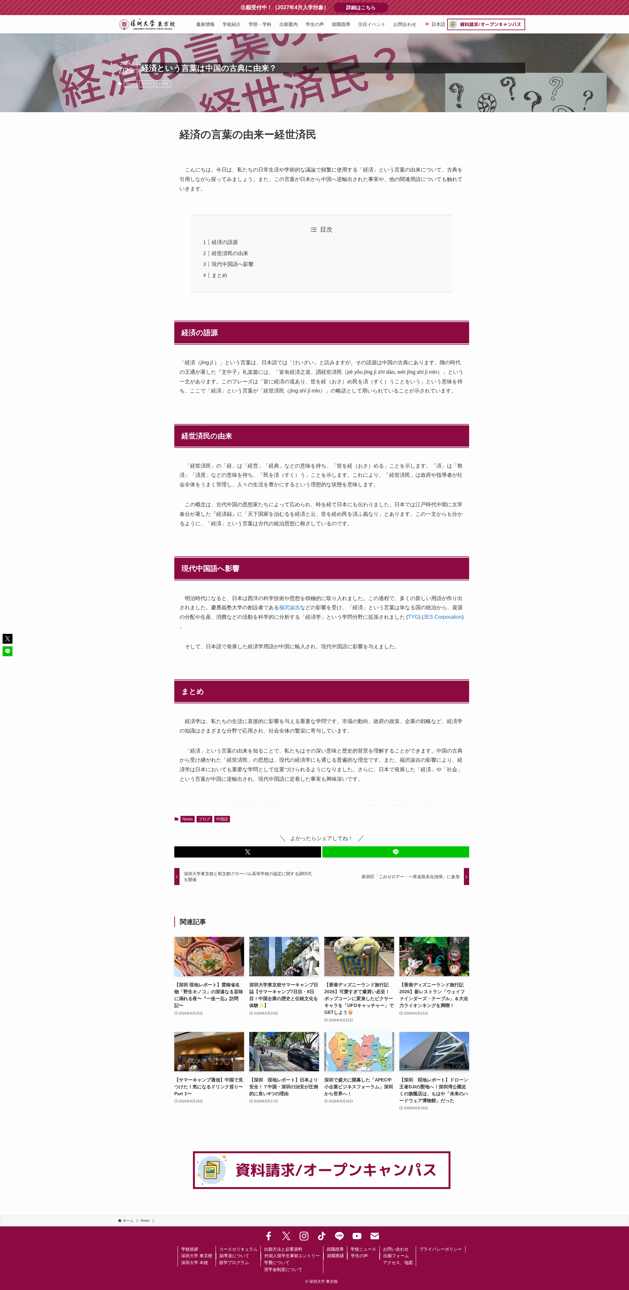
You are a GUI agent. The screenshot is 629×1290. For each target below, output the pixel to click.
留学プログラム (234, 1262)
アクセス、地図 (398, 1262)
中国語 (163, 84)
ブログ (146, 84)
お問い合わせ (396, 1249)
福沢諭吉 (289, 607)
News (130, 84)
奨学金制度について (283, 1269)
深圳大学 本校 (194, 1262)
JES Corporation (442, 617)
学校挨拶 (189, 1249)
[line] (339, 1236)
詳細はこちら (367, 7)
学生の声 (359, 1255)
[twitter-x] (286, 1236)
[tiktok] (322, 1236)
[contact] (375, 1236)
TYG (413, 617)
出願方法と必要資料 (283, 1249)
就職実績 (335, 1255)
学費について (277, 1262)
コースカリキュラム (238, 1249)
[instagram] (304, 1236)
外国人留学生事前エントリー (292, 1255)
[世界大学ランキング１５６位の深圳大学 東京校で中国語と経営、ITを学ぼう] (147, 24)
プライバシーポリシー (440, 1249)
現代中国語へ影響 (233, 264)
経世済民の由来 (230, 253)
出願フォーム (396, 1255)
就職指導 (335, 1249)
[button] (247, 851)
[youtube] (357, 1236)
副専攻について (234, 1255)
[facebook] (268, 1236)
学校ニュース (363, 1249)
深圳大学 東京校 (196, 1255)
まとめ (219, 275)
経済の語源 (225, 242)
